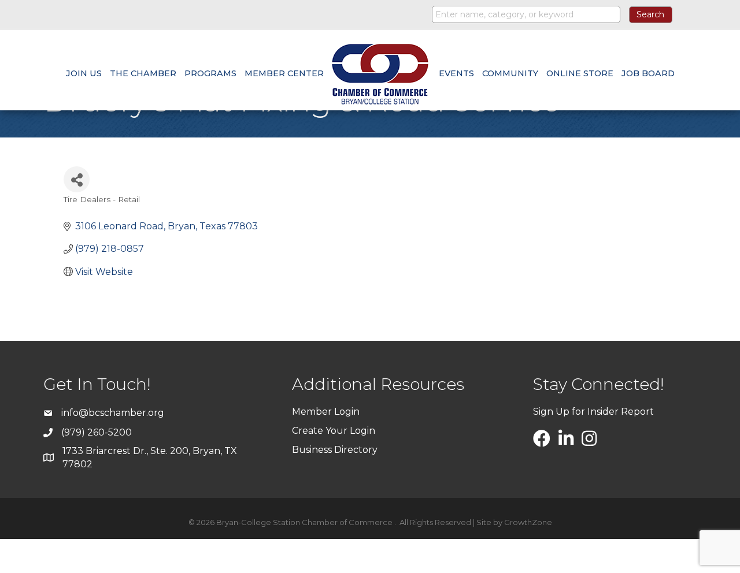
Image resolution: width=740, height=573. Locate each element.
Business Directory (335, 449)
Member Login (326, 411)
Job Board (648, 73)
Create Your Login (333, 430)
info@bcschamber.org (112, 412)
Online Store (579, 73)
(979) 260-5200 (96, 432)
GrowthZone (528, 522)
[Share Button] (77, 179)
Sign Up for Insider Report (593, 411)
